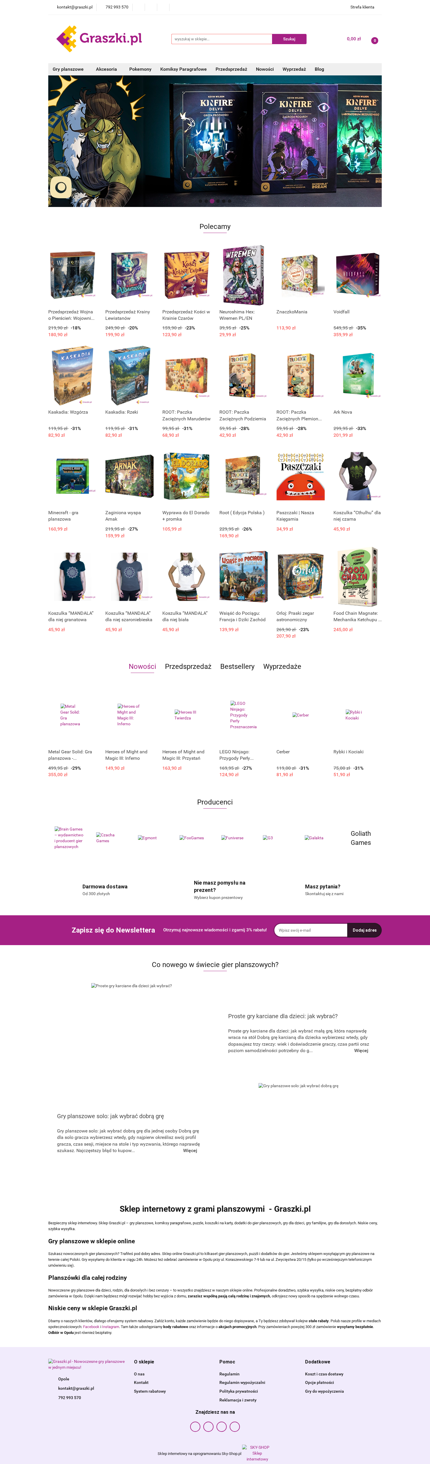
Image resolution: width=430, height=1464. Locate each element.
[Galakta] (278, 838)
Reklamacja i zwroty (238, 1400)
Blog (319, 69)
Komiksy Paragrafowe (183, 69)
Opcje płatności (319, 1382)
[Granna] (361, 838)
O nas (139, 1374)
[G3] (236, 838)
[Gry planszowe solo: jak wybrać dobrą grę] (298, 1133)
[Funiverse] (194, 838)
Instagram (110, 1327)
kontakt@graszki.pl (76, 1388)
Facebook (91, 1327)
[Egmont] (111, 838)
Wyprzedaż (294, 69)
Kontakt (141, 1382)
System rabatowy (150, 1391)
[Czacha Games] (69, 838)
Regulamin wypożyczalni (242, 1382)
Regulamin (229, 1374)
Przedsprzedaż (231, 69)
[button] (144, 1362)
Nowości (265, 69)
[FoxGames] (152, 838)
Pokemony (140, 69)
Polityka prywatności (238, 1391)
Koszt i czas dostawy (324, 1374)
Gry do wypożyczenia (324, 1391)
